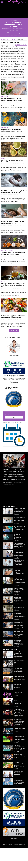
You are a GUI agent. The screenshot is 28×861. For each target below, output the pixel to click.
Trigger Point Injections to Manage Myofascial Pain (19, 616)
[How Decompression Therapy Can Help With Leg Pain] (8, 781)
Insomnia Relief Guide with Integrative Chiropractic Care (19, 571)
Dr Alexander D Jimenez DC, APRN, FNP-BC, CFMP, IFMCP (13, 28)
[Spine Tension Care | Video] (8, 663)
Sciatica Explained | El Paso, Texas (19, 729)
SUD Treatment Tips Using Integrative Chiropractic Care (19, 528)
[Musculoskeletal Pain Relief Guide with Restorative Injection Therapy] (8, 625)
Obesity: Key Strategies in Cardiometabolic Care (18, 599)
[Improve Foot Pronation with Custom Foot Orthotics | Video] (8, 654)
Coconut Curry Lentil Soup (18, 693)
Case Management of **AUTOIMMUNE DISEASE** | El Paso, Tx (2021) (19, 739)
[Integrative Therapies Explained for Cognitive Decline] (8, 537)
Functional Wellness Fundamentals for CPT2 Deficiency (13, 24)
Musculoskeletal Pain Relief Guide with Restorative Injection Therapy (19, 625)
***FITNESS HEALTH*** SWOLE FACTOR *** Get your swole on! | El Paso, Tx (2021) (19, 748)
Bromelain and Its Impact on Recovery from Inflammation (11, 99)
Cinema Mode (14, 35)
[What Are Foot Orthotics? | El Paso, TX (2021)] (8, 757)
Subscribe (20, 35)
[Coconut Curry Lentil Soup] (8, 695)
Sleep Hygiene (4, 189)
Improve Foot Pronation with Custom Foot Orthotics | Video (18, 654)
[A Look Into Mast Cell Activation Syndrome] (8, 774)
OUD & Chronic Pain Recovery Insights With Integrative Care (19, 511)
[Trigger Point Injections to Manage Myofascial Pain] (8, 616)
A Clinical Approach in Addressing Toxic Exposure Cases (19, 545)
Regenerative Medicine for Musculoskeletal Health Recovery (18, 642)
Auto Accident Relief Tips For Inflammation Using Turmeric (11, 130)
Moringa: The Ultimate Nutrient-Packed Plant (12, 161)
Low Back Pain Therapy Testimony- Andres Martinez (19, 670)
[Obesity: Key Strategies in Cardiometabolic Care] (8, 599)
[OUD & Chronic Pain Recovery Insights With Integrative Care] (8, 511)
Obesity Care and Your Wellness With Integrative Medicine (19, 590)
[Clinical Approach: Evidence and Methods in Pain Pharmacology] (8, 562)
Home (2, 39)
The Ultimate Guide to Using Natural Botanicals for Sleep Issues (14, 191)
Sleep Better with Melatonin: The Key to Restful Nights (12, 222)
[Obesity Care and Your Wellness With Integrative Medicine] (8, 591)
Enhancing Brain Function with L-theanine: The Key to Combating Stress (13, 285)
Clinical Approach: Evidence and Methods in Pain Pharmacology (19, 562)
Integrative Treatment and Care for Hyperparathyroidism (19, 581)
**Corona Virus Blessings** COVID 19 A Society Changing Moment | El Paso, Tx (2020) (19, 712)
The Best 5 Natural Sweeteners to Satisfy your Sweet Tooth (13, 253)
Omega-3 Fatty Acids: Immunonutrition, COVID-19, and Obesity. (19, 702)
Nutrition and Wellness (10, 39)
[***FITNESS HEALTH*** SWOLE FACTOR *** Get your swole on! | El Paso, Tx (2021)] (8, 748)
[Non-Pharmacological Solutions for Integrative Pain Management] (8, 553)
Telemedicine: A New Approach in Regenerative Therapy (19, 608)
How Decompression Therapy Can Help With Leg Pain (19, 781)
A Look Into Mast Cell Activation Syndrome (18, 773)
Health (3, 158)
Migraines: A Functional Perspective (17, 686)
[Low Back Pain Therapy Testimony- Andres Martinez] (8, 671)
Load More (14, 330)
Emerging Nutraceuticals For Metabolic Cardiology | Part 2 (19, 764)
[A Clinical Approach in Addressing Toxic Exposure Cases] (8, 545)
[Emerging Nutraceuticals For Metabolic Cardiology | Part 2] (8, 765)
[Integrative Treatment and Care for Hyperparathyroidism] (8, 580)
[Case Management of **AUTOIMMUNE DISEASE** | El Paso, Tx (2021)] (8, 739)
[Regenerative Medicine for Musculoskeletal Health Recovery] (8, 643)
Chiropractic (14, 20)
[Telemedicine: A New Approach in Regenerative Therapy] (8, 608)
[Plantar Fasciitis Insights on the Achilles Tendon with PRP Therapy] (8, 634)
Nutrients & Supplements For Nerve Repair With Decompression (13, 316)
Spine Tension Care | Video (19, 661)
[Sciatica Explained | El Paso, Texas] (8, 731)
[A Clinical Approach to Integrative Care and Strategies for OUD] (8, 520)
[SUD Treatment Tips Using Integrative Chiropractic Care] (8, 529)
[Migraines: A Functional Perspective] (8, 687)
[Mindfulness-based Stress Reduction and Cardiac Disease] (8, 679)
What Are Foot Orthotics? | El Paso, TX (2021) (19, 756)
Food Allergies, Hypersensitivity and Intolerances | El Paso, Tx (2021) (19, 722)
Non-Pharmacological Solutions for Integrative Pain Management (18, 554)
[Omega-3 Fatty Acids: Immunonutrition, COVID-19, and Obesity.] (8, 701)
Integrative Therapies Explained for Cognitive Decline (19, 536)
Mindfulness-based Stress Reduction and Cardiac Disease (19, 678)
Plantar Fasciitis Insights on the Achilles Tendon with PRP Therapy (19, 633)
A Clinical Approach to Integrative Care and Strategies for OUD (19, 520)
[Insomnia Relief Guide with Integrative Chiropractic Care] (8, 571)
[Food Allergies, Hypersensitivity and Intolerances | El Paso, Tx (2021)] (8, 722)
